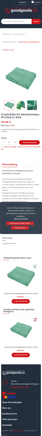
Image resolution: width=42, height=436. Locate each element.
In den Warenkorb (29, 142)
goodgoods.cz (19, 431)
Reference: (5, 125)
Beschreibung (9, 164)
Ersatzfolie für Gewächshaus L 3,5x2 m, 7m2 (21, 347)
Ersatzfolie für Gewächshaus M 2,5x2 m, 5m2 (21, 294)
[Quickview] (5, 264)
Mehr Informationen (21, 219)
